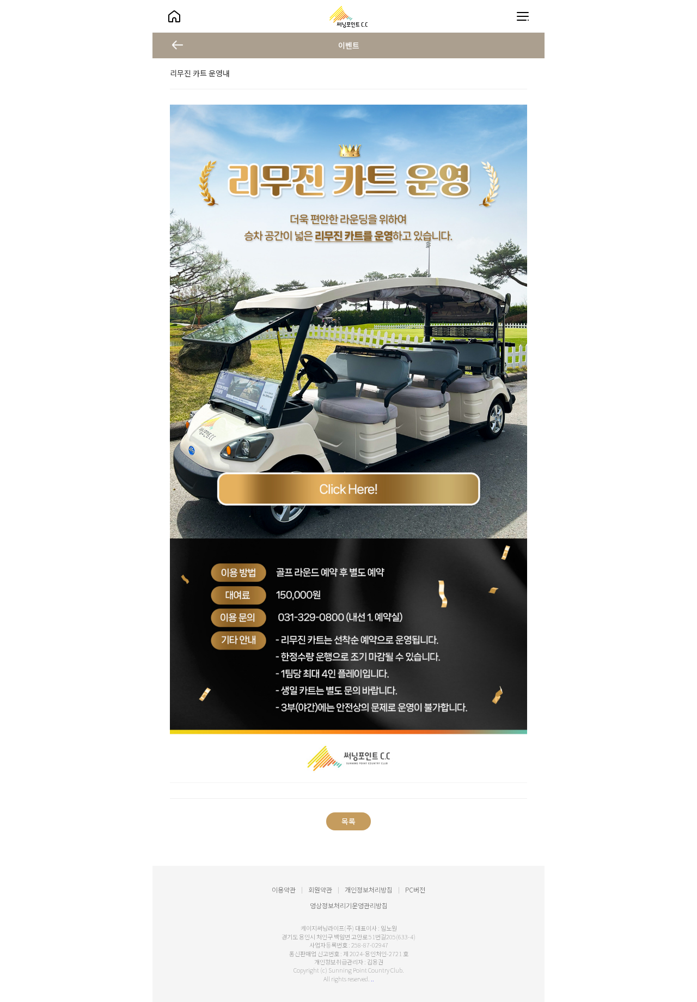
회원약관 (320, 889)
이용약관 (284, 889)
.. (372, 978)
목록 (348, 821)
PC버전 (415, 889)
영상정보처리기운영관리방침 (349, 905)
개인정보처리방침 (369, 889)
